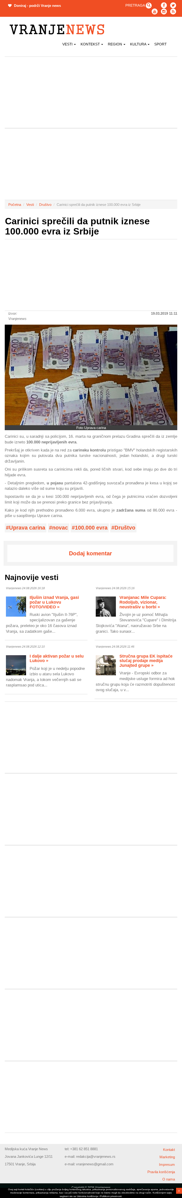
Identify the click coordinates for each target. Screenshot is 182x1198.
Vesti (67, 44)
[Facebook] (164, 5)
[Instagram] (164, 11)
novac (60, 528)
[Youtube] (155, 11)
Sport (160, 44)
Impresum (167, 1165)
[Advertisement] (91, 92)
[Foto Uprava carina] (91, 375)
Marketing (167, 1157)
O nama (168, 1179)
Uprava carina (27, 528)
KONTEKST (91, 44)
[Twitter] (173, 5)
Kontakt (169, 1150)
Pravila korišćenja (161, 1172)
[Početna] (58, 29)
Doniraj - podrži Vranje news (37, 6)
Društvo (45, 205)
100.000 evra (91, 528)
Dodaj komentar (90, 553)
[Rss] (173, 11)
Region (115, 44)
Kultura (138, 44)
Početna (14, 205)
